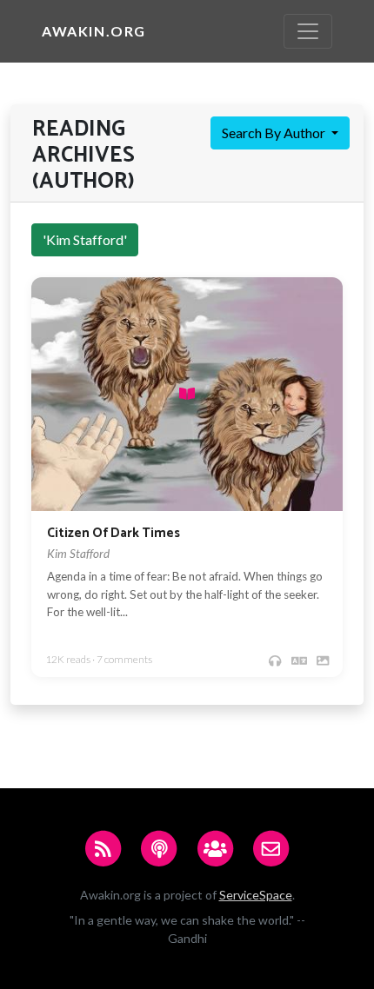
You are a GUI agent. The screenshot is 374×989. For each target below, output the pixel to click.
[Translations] (299, 660)
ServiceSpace (255, 894)
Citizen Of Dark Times (113, 533)
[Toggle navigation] (308, 31)
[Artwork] (323, 660)
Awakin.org (94, 31)
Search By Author (275, 132)
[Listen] (275, 660)
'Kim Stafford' (85, 239)
